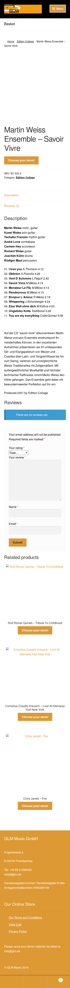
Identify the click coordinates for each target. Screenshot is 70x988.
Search (35, 982)
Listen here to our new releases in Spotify (30, 21)
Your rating (16, 448)
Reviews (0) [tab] (11, 206)
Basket (54, 979)
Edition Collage (25, 41)
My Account (11, 982)
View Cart (15, 924)
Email (13, 524)
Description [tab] (11, 195)
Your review (17, 457)
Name (13, 507)
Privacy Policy (18, 931)
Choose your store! (21, 160)
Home (10, 41)
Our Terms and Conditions (25, 917)
